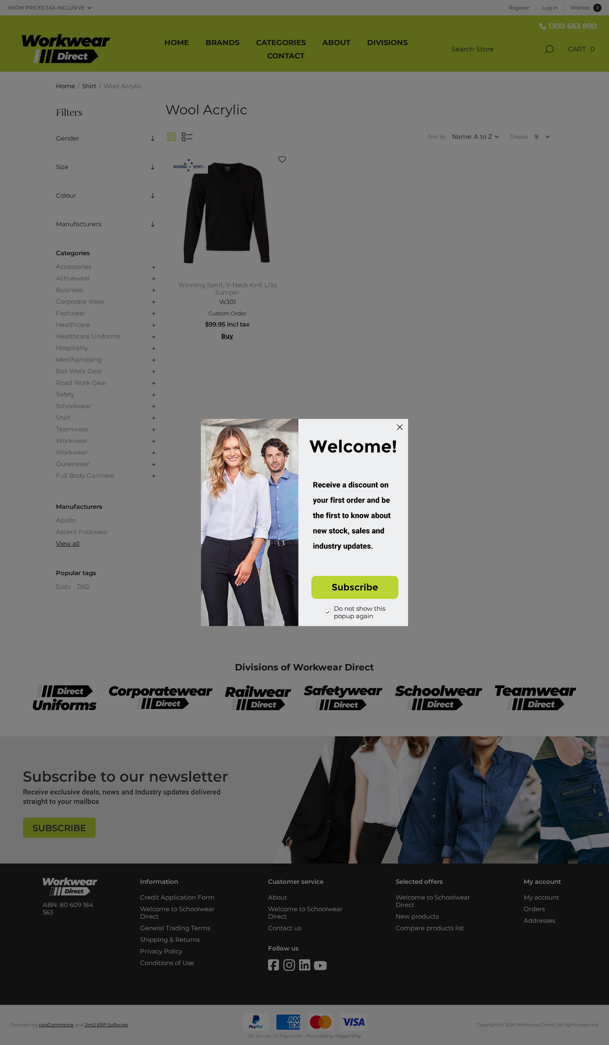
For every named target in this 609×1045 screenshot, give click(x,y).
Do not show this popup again (359, 612)
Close (400, 427)
